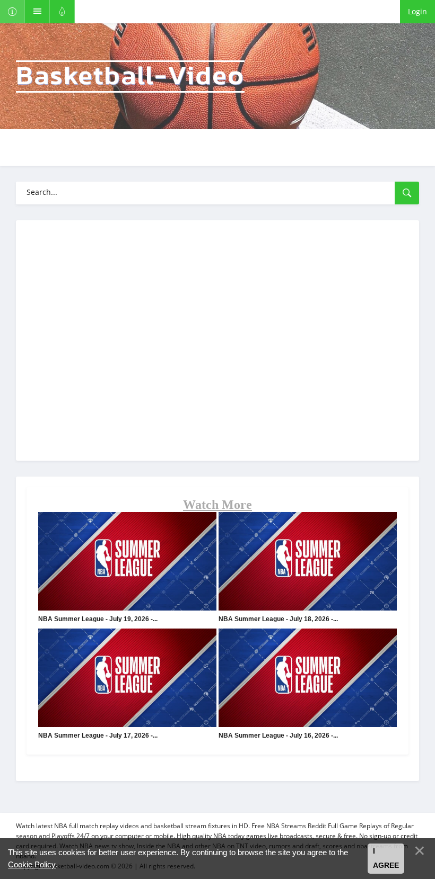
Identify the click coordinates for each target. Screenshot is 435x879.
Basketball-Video (130, 76)
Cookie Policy (32, 864)
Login (417, 11)
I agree (386, 858)
